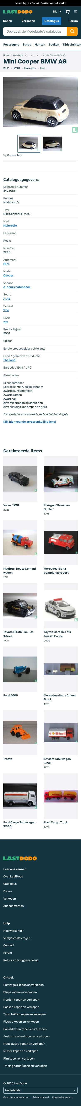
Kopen (7, 21)
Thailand (9, 360)
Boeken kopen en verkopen (21, 1007)
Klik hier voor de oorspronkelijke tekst (29, 421)
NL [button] (55, 11)
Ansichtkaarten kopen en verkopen (26, 1036)
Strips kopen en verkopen (20, 992)
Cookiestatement (62, 1097)
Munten (39, 44)
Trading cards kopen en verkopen (25, 1066)
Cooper (8, 275)
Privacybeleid (41, 1097)
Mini (42, 68)
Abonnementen (13, 906)
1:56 (6, 310)
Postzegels (11, 44)
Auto (6, 298)
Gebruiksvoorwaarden (16, 1097)
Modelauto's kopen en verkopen (24, 1044)
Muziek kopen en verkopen (20, 1051)
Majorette (30, 68)
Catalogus (51, 21)
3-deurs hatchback (17, 287)
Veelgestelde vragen (16, 938)
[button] (67, 11)
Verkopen (28, 21)
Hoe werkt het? (13, 931)
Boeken (54, 44)
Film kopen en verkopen (18, 1058)
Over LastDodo (13, 876)
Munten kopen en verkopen (21, 999)
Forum (73, 21)
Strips (26, 44)
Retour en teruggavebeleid (20, 960)
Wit (5, 322)
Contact (8, 945)
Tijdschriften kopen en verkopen (24, 1014)
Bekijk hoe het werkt (53, 3)
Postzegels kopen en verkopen (23, 985)
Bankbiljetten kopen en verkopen (25, 1029)
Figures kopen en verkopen (21, 1021)
